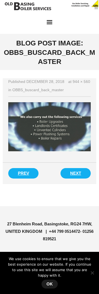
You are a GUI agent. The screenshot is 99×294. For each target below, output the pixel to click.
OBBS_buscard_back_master (38, 90)
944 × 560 (81, 81)
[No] (92, 273)
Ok (49, 284)
